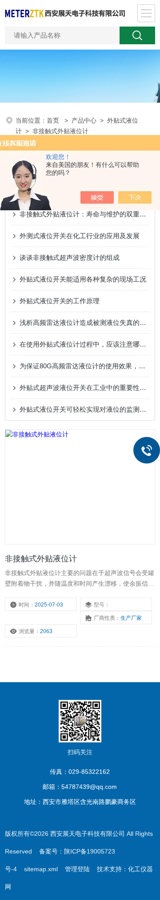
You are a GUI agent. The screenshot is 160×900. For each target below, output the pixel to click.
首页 (54, 120)
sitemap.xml (41, 869)
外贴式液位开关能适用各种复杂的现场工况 (83, 279)
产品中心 (84, 120)
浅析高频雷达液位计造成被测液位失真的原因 (84, 322)
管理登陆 (77, 869)
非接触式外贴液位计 (60, 131)
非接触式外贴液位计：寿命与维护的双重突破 (84, 214)
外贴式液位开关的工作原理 (60, 301)
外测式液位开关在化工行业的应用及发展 (80, 235)
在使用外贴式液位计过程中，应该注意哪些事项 (84, 344)
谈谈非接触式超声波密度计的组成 (70, 257)
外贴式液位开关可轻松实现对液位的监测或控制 (84, 409)
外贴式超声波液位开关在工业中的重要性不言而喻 (84, 387)
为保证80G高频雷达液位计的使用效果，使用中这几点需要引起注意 (84, 366)
